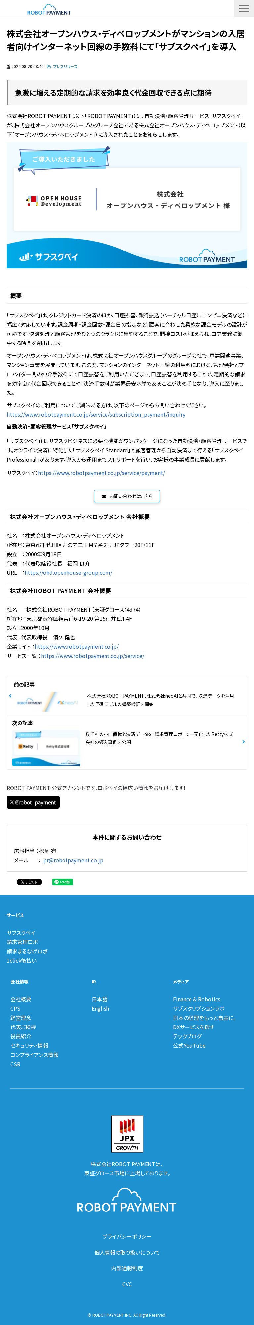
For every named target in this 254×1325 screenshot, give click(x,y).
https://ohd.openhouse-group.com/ (68, 572)
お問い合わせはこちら (131, 496)
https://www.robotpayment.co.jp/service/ (92, 656)
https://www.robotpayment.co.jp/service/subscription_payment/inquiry (96, 414)
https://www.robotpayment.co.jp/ (77, 646)
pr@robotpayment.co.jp (73, 860)
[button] (244, 8)
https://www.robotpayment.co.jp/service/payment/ (101, 473)
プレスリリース (65, 66)
